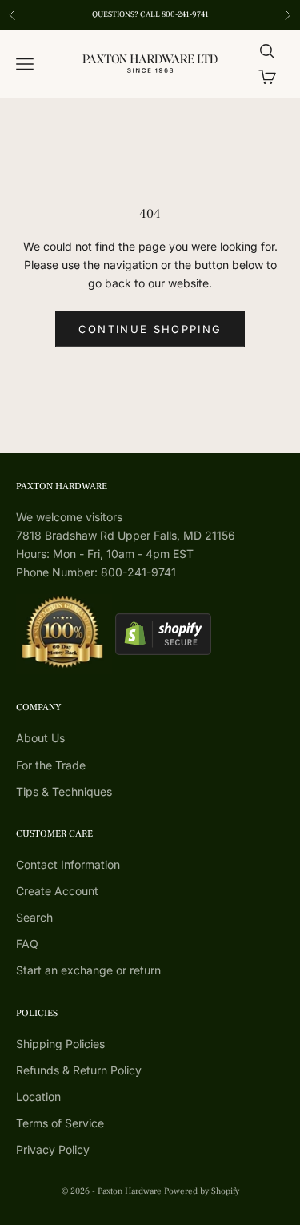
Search (34, 917)
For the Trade (51, 765)
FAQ (27, 943)
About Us (40, 738)
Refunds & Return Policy (79, 1070)
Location (38, 1096)
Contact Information (68, 864)
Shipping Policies (60, 1043)
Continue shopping (150, 329)
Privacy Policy (53, 1149)
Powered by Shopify (201, 1191)
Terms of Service (60, 1123)
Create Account (57, 891)
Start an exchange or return (88, 970)
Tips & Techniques (64, 791)
